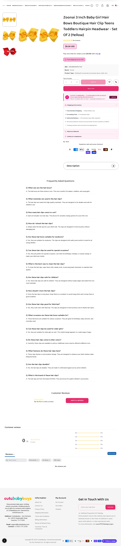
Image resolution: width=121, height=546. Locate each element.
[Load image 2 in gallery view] (10, 36)
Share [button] (67, 142)
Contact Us (38, 506)
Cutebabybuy (42, 540)
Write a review (112, 453)
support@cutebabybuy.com (20, 524)
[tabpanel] (60, 472)
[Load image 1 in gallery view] (10, 20)
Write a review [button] (77, 400)
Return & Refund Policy (42, 523)
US (113, 5)
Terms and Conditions (42, 516)
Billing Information (41, 520)
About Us (38, 502)
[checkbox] (57, 460)
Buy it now (91, 88)
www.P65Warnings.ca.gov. (105, 524)
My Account (59, 502)
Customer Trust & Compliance (41, 528)
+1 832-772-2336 (21, 526)
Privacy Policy (39, 509)
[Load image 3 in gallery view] (10, 52)
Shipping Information (41, 513)
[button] (68, 40)
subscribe (110, 507)
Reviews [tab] (9, 454)
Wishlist (58, 509)
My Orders (58, 506)
